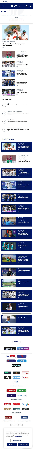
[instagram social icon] (18, 425)
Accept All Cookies (23, 444)
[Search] (27, 6)
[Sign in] (30, 6)
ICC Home (5, 1)
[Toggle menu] (2, 6)
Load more (16, 341)
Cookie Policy (18, 436)
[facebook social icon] (11, 425)
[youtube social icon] (15, 425)
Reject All (11, 444)
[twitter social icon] (21, 425)
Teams (16, 17)
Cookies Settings (17, 440)
